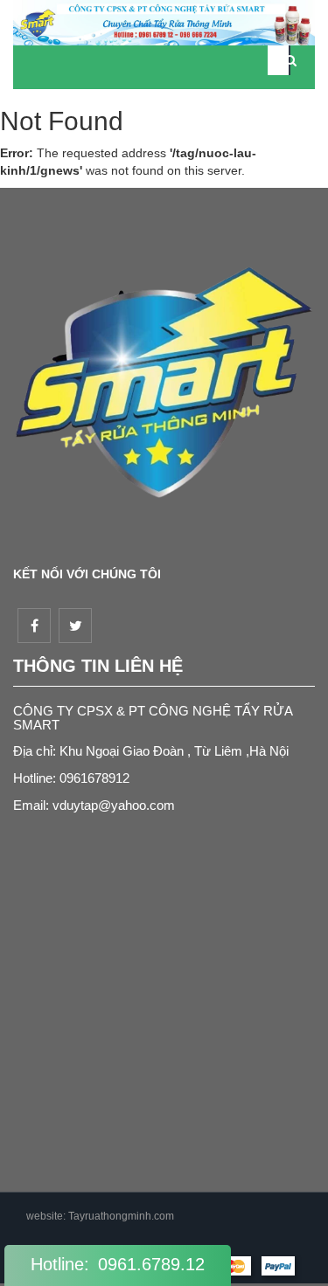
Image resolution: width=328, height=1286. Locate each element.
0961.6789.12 (151, 1264)
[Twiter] (75, 625)
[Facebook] (34, 625)
